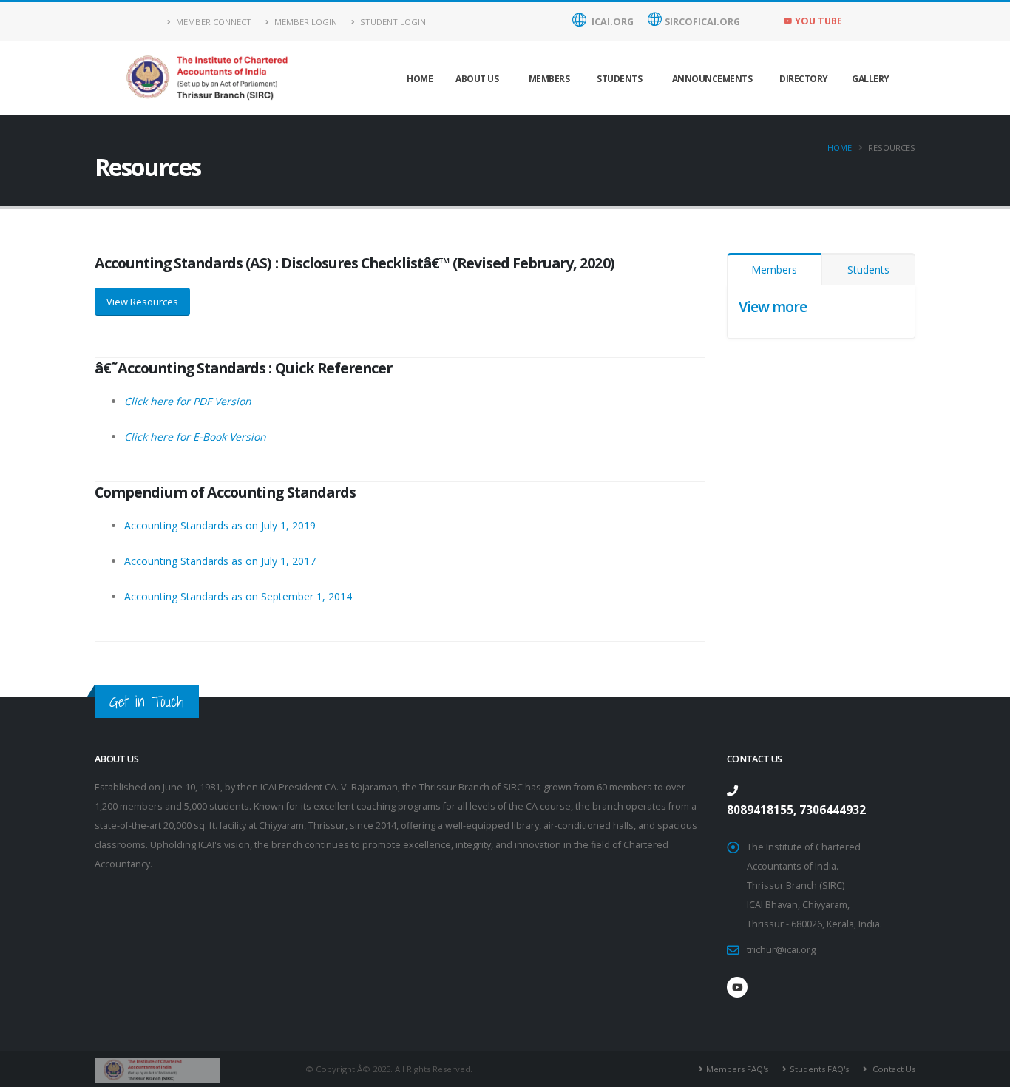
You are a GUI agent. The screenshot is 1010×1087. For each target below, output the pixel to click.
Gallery (870, 78)
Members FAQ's (737, 1068)
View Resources (142, 301)
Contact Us (892, 1068)
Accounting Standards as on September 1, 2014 (238, 596)
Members (549, 78)
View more (773, 306)
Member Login (304, 21)
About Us (476, 78)
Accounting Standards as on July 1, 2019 (220, 525)
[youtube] (737, 987)
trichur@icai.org (781, 950)
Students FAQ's (819, 1068)
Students (619, 78)
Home (420, 78)
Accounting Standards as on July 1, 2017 (220, 561)
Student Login (392, 21)
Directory (803, 78)
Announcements (712, 78)
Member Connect (212, 21)
